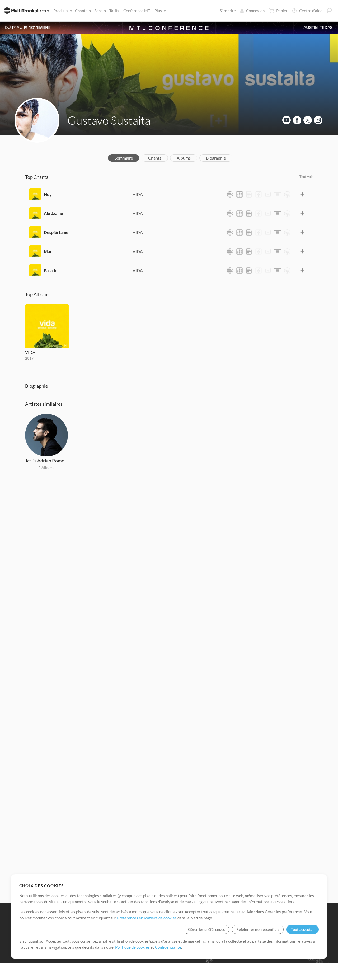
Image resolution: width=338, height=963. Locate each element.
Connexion (255, 10)
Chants (81, 10)
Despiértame (56, 232)
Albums (184, 157)
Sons (98, 10)
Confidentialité (168, 947)
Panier (282, 10)
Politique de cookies (132, 947)
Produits (60, 10)
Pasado (50, 270)
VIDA (138, 194)
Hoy (48, 194)
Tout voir (306, 177)
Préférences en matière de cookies (147, 917)
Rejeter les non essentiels (257, 929)
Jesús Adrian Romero (46, 460)
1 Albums (46, 467)
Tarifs (114, 10)
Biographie (216, 157)
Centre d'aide (310, 10)
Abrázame (53, 213)
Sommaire (124, 157)
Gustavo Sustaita (109, 120)
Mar (48, 251)
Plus (158, 10)
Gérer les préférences (206, 929)
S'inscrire (228, 10)
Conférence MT (136, 10)
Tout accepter (302, 929)
